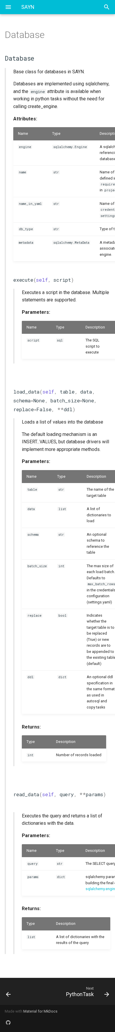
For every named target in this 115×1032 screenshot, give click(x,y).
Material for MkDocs (40, 1011)
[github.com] (8, 1022)
